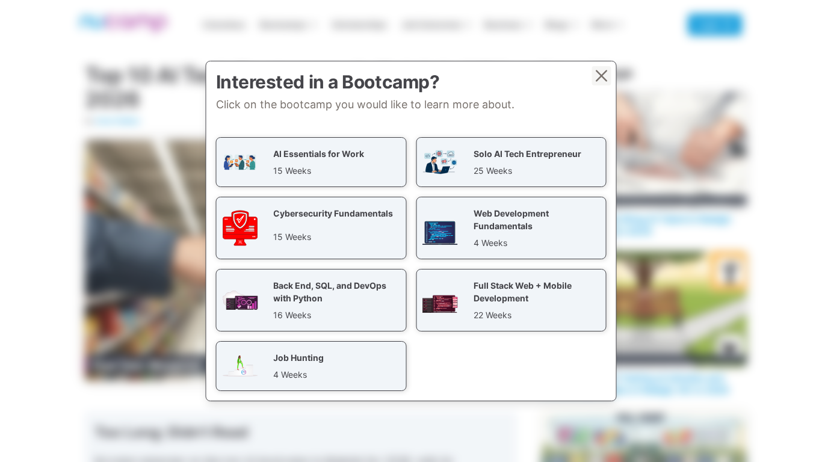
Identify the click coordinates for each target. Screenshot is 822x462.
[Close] (601, 75)
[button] (311, 162)
